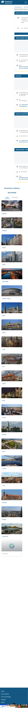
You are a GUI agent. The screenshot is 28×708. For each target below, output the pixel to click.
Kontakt (3, 702)
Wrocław (26, 7)
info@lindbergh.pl (23, 106)
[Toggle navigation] (25, 2)
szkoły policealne (5, 694)
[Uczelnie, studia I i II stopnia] (6, 2)
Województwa (15, 197)
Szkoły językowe (18, 7)
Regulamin (3, 699)
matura (2, 691)
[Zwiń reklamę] (14, 703)
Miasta (7, 197)
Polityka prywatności (6, 697)
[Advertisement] (14, 621)
